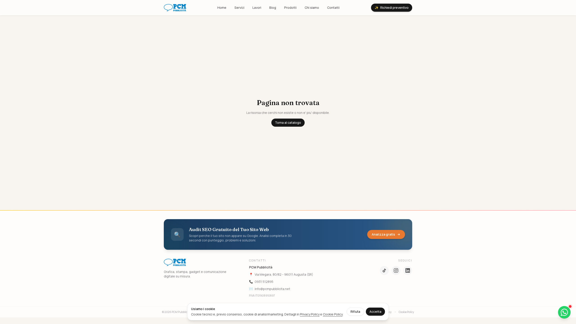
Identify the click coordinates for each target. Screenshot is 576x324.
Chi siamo (312, 7)
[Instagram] (396, 270)
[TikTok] (384, 270)
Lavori (256, 7)
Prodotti (290, 7)
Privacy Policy (310, 314)
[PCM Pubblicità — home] (175, 7)
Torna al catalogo (288, 122)
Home (221, 7)
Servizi (239, 7)
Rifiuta (355, 311)
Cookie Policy (332, 314)
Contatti (333, 7)
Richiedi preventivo (392, 7)
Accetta (375, 311)
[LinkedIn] (407, 270)
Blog (272, 7)
